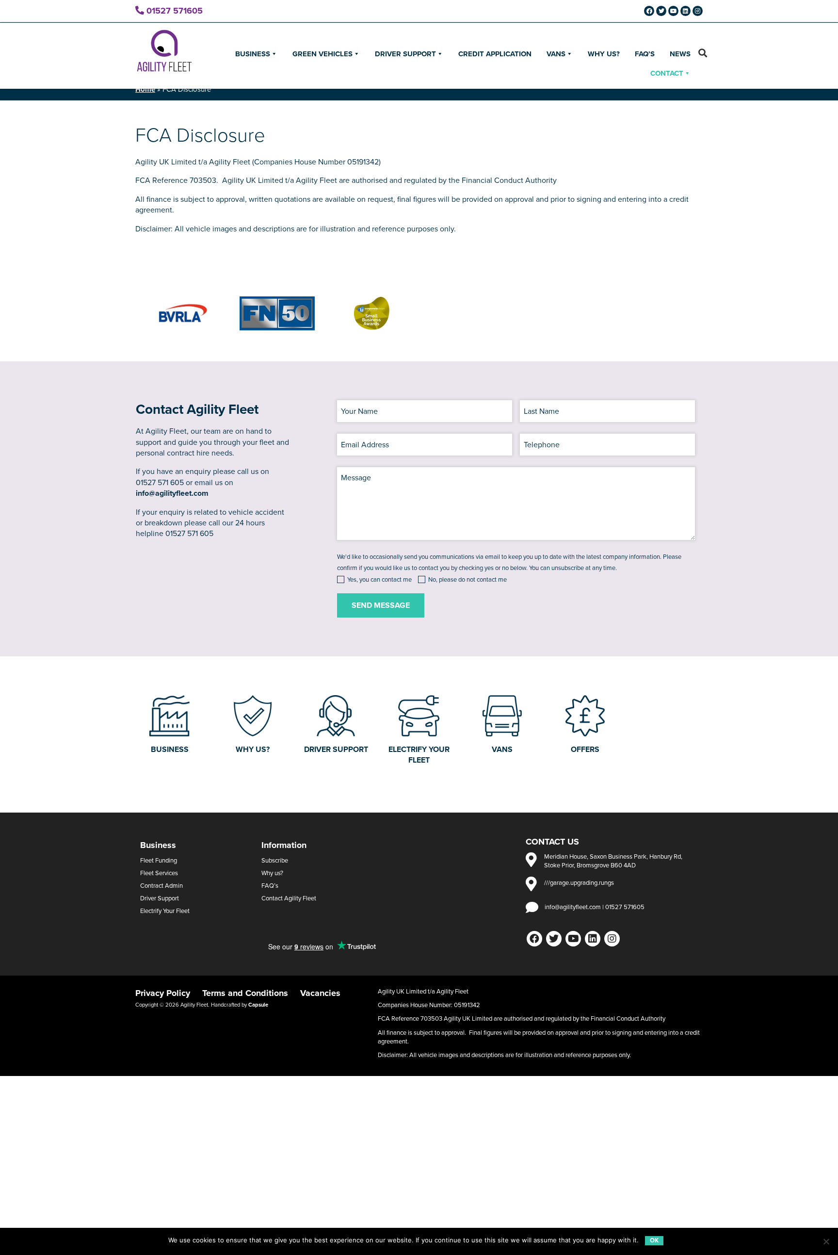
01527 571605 (173, 10)
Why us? (272, 873)
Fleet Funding (158, 860)
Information (283, 845)
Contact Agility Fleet (288, 898)
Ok (654, 1240)
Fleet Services (159, 873)
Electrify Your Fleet (165, 911)
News (680, 53)
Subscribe (274, 860)
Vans (556, 53)
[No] (826, 1241)
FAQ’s (645, 53)
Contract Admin (161, 886)
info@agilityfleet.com (172, 493)
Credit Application (495, 53)
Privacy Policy (162, 993)
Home (145, 89)
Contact (666, 73)
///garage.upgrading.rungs (579, 883)
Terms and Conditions (245, 993)
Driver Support (405, 53)
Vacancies (320, 993)
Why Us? (604, 53)
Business (252, 53)
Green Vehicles (322, 53)
